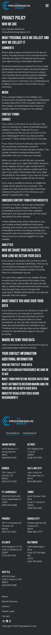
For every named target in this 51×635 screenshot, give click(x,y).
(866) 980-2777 (34, 532)
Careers (5, 606)
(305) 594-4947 (34, 508)
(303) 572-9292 (9, 481)
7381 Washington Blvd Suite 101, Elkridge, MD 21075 (36, 553)
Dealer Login (8, 611)
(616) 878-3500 (9, 458)
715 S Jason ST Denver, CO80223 (9, 475)
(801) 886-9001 (34, 481)
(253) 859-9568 (9, 585)
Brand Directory (10, 601)
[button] (47, 6)
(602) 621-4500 (9, 532)
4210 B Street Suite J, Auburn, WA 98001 (12, 579)
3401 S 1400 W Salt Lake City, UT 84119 (35, 475)
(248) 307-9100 (34, 458)
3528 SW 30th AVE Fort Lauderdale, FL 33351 (11, 499)
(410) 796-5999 (34, 561)
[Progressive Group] (16, 5)
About (5, 596)
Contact (6, 616)
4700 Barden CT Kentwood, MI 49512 (10, 452)
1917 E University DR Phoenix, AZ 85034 (11, 526)
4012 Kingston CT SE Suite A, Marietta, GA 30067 (12, 550)
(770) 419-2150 (9, 555)
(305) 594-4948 (9, 505)
